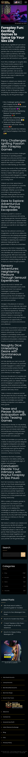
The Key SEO (22, 752)
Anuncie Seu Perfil (8, 722)
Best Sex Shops (8, 693)
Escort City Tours (8, 698)
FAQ (4, 737)
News (6, 582)
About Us (6, 712)
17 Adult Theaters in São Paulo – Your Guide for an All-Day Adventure (14, 625)
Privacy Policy (7, 743)
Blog (5, 573)
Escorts (6, 577)
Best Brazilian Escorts (10, 688)
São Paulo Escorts (8, 677)
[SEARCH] (23, 554)
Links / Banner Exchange (10, 727)
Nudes (6, 586)
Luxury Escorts (7, 682)
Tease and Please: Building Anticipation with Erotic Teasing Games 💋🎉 (13, 124)
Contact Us (6, 717)
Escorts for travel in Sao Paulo (14, 619)
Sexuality (7, 590)
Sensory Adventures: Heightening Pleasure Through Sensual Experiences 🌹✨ (14, 113)
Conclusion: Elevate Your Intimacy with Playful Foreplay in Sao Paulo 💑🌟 (14, 131)
